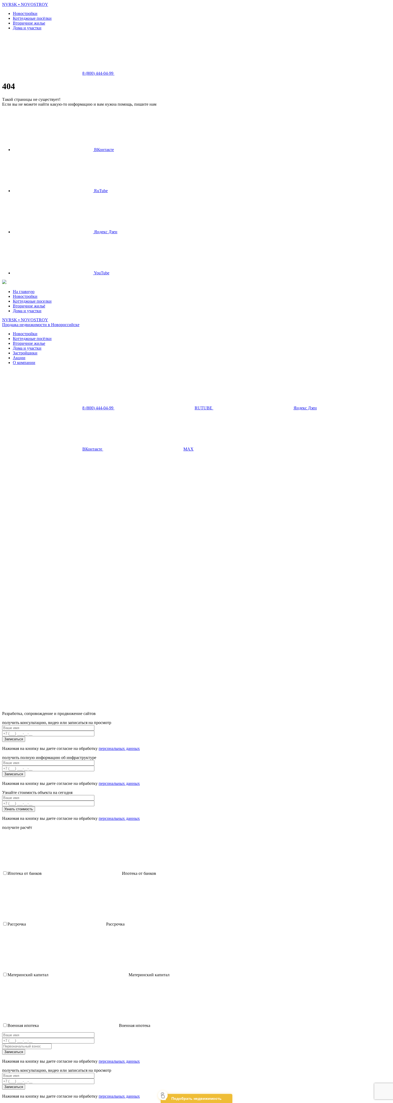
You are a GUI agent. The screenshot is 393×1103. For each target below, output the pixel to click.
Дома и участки (27, 28)
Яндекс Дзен (105, 232)
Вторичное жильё (29, 306)
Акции (19, 357)
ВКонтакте (103, 149)
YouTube (101, 273)
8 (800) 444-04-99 (98, 73)
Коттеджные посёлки (32, 18)
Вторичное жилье (29, 23)
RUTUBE (204, 408)
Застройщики (25, 353)
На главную (23, 291)
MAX (188, 449)
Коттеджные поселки (32, 301)
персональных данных (119, 748)
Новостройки (25, 13)
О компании (24, 362)
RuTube (100, 190)
